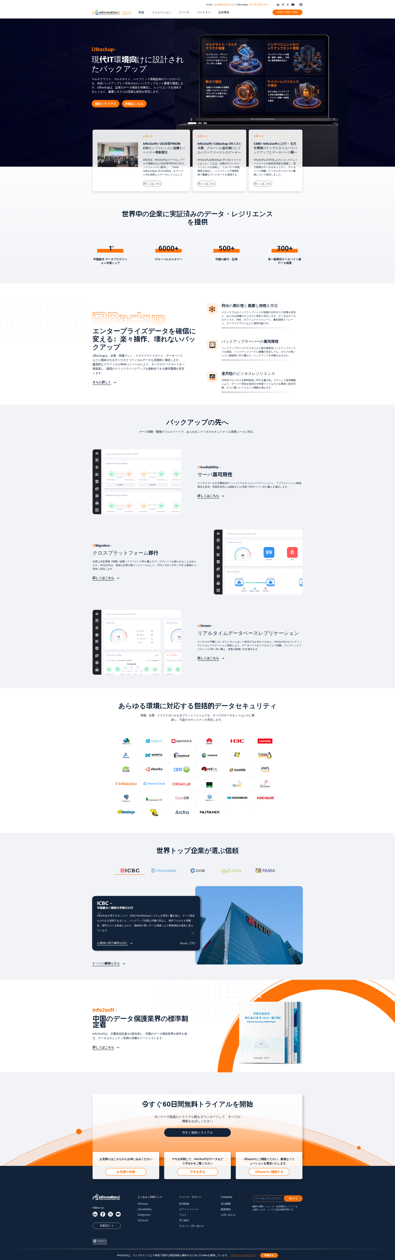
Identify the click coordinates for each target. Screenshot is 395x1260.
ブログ (183, 1215)
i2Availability (145, 1209)
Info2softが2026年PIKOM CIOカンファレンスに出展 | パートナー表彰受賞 (164, 148)
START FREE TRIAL (287, 12)
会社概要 (226, 1203)
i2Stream (143, 1220)
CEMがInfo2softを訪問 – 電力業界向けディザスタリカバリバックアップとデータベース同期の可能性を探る (275, 148)
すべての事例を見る (106, 963)
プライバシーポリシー (243, 1255)
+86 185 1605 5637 (258, 5)
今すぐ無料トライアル (197, 1132)
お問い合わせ (228, 1215)
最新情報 (226, 1209)
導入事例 (184, 1220)
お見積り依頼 (126, 1171)
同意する (269, 1255)
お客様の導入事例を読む (112, 943)
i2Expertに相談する (269, 1171)
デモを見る (197, 1171)
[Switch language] (300, 4)
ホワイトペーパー (189, 1209)
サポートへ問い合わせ (191, 1226)
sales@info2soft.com (224, 5)
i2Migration (144, 1215)
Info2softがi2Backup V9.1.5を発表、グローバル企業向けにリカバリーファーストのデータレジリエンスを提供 (219, 148)
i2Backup (143, 1203)
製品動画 (184, 1203)
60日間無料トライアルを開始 (118, 98)
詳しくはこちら (152, 183)
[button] (190, 123)
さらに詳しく (102, 382)
